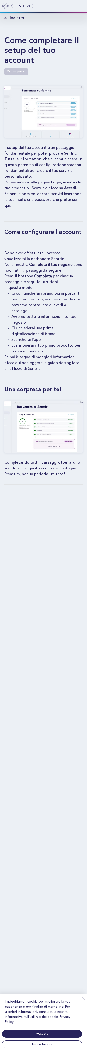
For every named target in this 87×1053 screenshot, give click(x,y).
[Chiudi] (80, 1001)
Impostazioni (42, 1044)
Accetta (42, 1033)
